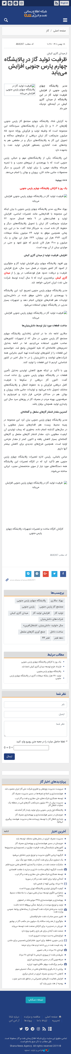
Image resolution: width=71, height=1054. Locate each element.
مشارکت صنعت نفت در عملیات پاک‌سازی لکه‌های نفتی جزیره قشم (34, 864)
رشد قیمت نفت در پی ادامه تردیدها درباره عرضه (42, 945)
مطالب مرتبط (55, 655)
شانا (35, 14)
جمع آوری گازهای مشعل (32, 632)
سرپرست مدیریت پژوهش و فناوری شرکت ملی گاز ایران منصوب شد (34, 789)
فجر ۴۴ (46, 638)
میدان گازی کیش (19, 613)
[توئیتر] (21, 1029)
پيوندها (28, 1021)
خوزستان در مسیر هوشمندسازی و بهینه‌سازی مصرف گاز (39, 815)
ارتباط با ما (42, 1021)
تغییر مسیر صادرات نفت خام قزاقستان (46, 916)
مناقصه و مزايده (32, 1017)
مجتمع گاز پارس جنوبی (51, 607)
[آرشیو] (49, 1029)
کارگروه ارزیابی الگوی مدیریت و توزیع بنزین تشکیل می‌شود (37, 855)
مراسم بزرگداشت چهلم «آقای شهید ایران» (45, 964)
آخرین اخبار (58, 831)
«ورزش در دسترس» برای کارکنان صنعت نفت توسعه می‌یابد (37, 926)
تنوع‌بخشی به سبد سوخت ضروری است (46, 935)
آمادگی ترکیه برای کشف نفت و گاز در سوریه (44, 879)
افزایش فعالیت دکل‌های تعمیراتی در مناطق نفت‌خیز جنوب (37, 979)
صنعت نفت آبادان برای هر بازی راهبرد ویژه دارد (42, 931)
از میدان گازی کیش (57, 54)
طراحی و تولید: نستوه (34, 1050)
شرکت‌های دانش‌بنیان (51, 619)
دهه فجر (58, 638)
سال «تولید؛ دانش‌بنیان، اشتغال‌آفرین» (43, 626)
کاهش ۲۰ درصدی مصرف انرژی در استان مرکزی (42, 974)
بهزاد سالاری (57, 601)
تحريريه (56, 1021)
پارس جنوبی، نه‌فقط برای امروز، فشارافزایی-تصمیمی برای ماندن (35, 940)
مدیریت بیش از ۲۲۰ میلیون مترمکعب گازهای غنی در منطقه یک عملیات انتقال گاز (35, 804)
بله (10, 3)
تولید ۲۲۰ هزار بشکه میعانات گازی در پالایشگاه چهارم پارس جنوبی (35, 677)
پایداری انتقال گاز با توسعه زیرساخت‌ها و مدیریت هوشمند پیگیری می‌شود (34, 820)
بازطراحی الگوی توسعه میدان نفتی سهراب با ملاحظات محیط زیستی (36, 894)
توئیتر (4, 3)
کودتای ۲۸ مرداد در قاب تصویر (50, 950)
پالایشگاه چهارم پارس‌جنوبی (49, 671)
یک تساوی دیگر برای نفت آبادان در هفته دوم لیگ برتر (39, 860)
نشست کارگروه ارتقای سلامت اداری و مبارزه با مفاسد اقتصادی (36, 869)
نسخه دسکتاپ (35, 1000)
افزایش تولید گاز (41, 613)
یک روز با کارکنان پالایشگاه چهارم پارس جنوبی (41, 662)
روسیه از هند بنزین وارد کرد (51, 983)
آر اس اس (14, 1021)
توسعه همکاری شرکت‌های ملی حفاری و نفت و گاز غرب (39, 798)
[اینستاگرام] (38, 1029)
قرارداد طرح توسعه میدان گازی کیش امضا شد (41, 666)
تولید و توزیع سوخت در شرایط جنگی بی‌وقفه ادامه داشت (38, 905)
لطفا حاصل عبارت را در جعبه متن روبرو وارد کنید (41, 742)
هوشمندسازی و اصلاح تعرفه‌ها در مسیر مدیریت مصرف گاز (37, 793)
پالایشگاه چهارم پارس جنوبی (31, 601)
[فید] (44, 1029)
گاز (47, 31)
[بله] (26, 1029)
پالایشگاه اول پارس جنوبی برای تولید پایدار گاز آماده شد (39, 810)
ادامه (6, 831)
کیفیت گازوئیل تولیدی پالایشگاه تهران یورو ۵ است (41, 888)
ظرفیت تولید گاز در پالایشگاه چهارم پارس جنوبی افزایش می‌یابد (35, 66)
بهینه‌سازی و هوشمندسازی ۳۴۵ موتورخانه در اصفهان (40, 900)
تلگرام (15, 3)
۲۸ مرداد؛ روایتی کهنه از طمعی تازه (48, 884)
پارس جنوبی (28, 607)
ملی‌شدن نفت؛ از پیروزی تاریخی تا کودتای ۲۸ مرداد (41, 955)
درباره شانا (14, 1017)
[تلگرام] (32, 1029)
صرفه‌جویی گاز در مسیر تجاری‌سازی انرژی (45, 959)
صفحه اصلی (59, 31)
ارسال (9, 757)
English (64, 3)
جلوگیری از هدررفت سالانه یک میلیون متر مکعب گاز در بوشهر (36, 921)
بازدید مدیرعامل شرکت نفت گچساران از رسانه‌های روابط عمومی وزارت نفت (35, 910)
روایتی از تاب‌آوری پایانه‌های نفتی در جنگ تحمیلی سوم (39, 969)
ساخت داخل (56, 632)
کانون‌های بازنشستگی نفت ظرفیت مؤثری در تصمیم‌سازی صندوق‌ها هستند (34, 849)
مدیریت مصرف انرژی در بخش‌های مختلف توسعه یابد (39, 839)
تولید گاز (59, 613)
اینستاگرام (21, 3)
